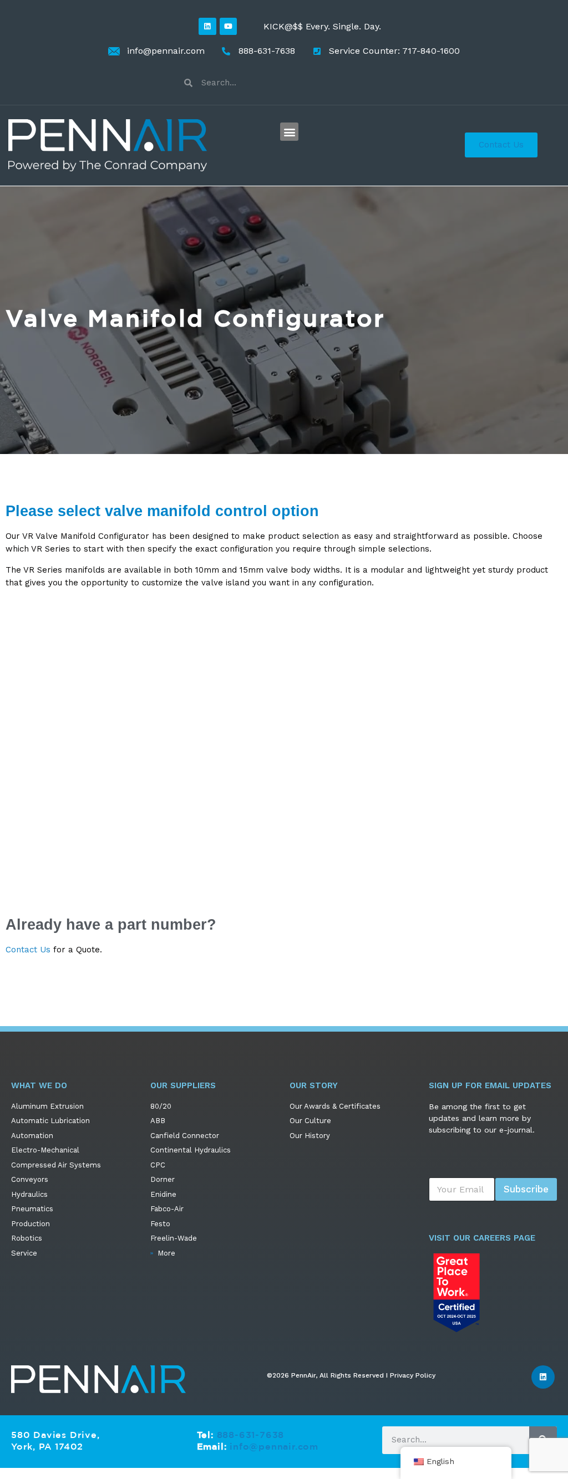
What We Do (39, 1085)
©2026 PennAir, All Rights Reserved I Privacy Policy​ (351, 1375)
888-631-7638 (251, 1435)
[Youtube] (228, 26)
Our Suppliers (183, 1085)
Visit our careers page (482, 1238)
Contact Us (28, 950)
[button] (289, 132)
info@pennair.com (274, 1446)
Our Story (314, 1085)
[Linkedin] (207, 26)
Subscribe (526, 1189)
